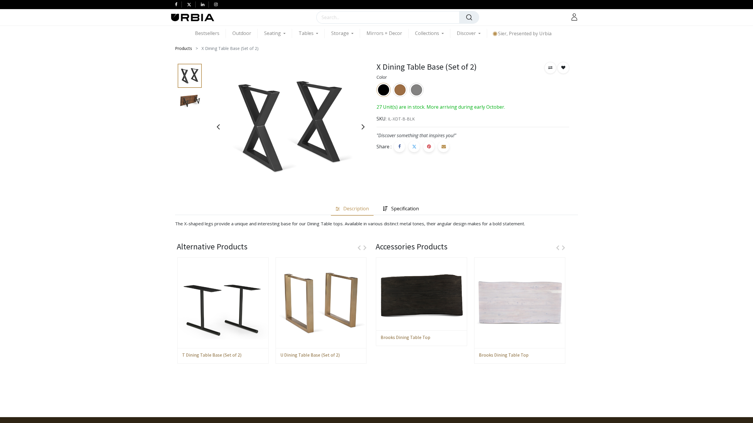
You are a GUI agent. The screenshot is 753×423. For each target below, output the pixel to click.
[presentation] (218, 127)
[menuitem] (210, 33)
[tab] (352, 209)
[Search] (469, 17)
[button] (550, 68)
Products (183, 48)
